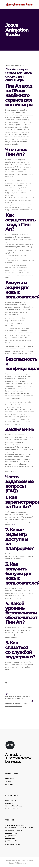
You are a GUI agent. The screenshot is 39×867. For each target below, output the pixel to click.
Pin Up (12, 524)
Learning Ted (9, 803)
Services (8, 781)
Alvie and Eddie (10, 800)
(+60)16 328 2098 (10, 841)
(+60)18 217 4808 (10, 836)
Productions (9, 778)
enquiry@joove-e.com (12, 844)
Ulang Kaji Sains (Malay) (13, 806)
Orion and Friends (11, 809)
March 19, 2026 (20, 65)
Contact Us (9, 784)
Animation (9, 65)
